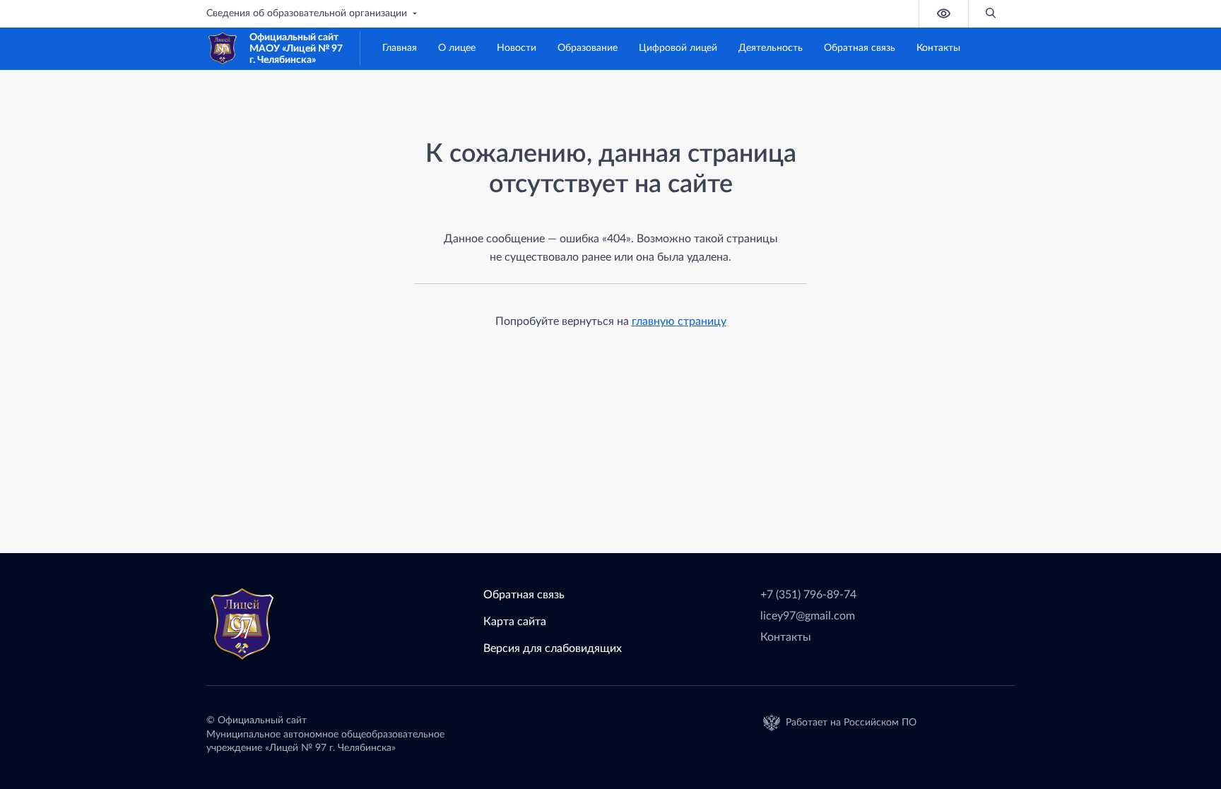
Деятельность (770, 48)
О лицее (457, 48)
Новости (516, 48)
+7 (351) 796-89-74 (808, 594)
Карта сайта (514, 621)
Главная (399, 48)
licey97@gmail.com (807, 616)
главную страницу (679, 321)
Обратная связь (859, 48)
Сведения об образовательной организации (306, 13)
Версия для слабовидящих (552, 648)
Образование (588, 48)
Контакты (938, 48)
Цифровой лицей (678, 48)
